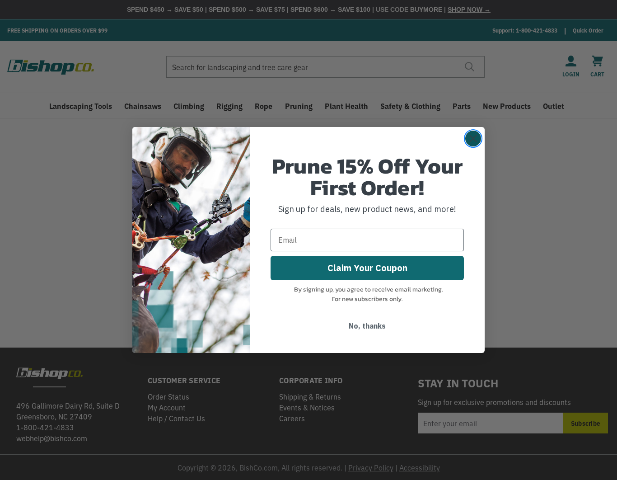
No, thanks (367, 325)
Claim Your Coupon (367, 268)
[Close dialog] (473, 138)
